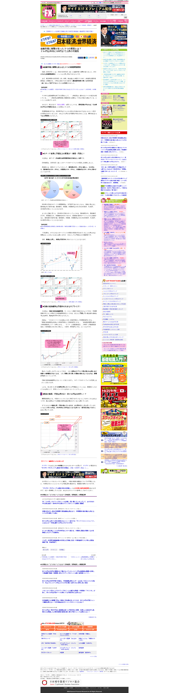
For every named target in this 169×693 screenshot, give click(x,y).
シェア (81, 57)
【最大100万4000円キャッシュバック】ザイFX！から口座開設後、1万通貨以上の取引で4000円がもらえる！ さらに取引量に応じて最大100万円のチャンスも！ (115, 207)
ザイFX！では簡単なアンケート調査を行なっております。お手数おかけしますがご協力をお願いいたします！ (114, 65)
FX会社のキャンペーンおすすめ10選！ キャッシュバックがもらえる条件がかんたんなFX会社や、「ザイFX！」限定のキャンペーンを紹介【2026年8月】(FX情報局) (116, 456)
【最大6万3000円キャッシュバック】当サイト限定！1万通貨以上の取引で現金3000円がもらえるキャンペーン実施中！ (115, 244)
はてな (87, 58)
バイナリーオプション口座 (110, 334)
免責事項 (65, 687)
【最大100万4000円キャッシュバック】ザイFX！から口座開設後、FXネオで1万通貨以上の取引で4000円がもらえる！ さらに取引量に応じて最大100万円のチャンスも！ (115, 214)
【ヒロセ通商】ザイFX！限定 (62, 64)
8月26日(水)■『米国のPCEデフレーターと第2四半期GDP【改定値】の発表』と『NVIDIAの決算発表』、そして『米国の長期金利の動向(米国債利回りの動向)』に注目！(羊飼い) (116, 445)
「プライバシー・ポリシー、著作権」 (95, 671)
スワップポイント (108, 288)
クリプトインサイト (103, 689)
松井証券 (81, 648)
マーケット (54, 549)
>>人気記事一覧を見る (121, 466)
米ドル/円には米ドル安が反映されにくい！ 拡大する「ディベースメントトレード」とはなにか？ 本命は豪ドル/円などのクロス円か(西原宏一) (116, 451)
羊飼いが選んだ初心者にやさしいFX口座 (114, 304)
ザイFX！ (110, 689)
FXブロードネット (46, 652)
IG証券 (62, 652)
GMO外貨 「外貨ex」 (85, 634)
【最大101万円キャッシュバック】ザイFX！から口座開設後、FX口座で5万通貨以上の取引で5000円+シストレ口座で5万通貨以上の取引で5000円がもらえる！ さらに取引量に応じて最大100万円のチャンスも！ (115, 252)
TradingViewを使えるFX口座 (111, 324)
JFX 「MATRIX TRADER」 (49, 643)
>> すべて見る (93, 656)
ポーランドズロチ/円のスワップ (112, 301)
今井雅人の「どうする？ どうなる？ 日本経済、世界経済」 (78, 25)
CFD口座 (105, 332)
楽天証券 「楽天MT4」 (85, 652)
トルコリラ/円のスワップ (110, 291)
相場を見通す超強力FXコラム (56, 25)
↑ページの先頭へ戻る (123, 664)
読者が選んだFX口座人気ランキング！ (113, 337)
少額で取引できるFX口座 (110, 306)
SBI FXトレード (45, 638)
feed (96, 58)
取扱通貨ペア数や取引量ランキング (113, 309)
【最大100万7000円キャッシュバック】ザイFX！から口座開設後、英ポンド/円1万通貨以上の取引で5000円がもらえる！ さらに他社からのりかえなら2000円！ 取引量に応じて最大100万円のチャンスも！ (115, 236)
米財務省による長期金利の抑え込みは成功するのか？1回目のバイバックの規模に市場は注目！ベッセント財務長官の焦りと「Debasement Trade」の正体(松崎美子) (116, 461)
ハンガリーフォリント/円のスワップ (113, 299)
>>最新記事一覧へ (92, 617)
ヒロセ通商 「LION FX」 (86, 643)
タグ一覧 (99, 687)
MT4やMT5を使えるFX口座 (110, 327)
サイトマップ (93, 687)
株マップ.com (48, 272)
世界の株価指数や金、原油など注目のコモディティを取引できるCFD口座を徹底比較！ (114, 88)
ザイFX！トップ (44, 25)
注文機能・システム (108, 319)
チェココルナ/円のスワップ (110, 296)
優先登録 (92, 57)
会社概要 (71, 687)
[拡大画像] (61, 188)
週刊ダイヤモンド (86, 689)
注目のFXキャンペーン (109, 283)
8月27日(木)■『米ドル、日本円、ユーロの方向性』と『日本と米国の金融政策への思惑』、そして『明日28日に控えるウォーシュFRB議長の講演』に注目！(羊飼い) (116, 440)
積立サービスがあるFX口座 (110, 322)
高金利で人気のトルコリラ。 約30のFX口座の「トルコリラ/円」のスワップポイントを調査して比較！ (114, 70)
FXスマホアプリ (107, 316)
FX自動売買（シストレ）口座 (111, 329)
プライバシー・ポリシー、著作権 (81, 687)
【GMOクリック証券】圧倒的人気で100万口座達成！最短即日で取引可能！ (70, 31)
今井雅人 (61, 549)
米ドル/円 (45, 549)
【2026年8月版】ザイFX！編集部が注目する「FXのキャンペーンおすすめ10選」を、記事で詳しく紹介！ (114, 76)
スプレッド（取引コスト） (110, 286)
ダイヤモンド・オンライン (76, 689)
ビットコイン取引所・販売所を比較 (113, 339)
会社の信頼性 (106, 311)
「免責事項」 (82, 671)
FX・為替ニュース (108, 314)
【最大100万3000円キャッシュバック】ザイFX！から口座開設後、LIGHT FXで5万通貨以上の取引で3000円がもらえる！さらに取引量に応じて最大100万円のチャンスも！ (114, 260)
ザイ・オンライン (94, 689)
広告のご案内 (106, 687)
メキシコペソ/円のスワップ (110, 293)
